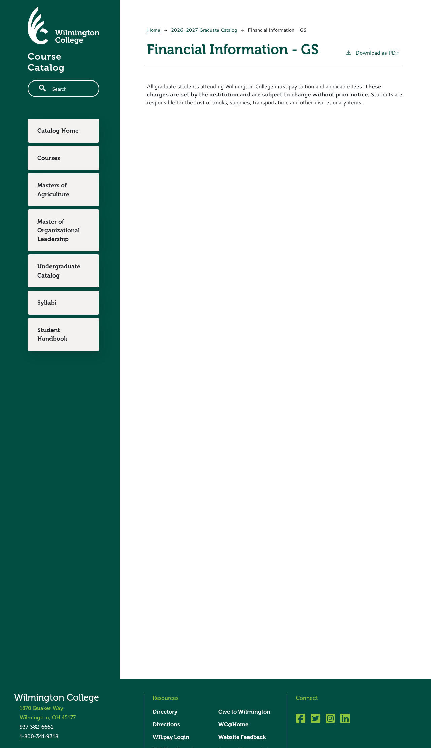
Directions (166, 724)
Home (153, 30)
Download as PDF (377, 52)
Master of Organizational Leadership (58, 230)
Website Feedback (242, 737)
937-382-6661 (36, 727)
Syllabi (46, 302)
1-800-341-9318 (39, 736)
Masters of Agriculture (53, 189)
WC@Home (233, 724)
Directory (165, 712)
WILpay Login (171, 737)
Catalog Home (58, 130)
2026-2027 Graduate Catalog (204, 30)
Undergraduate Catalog (58, 271)
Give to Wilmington (244, 712)
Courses (48, 158)
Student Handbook (52, 334)
